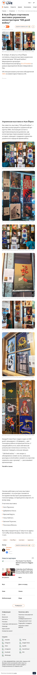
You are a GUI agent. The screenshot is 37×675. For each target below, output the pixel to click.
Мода (20, 598)
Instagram (8, 649)
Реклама (4, 621)
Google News (26, 643)
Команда (4, 626)
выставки (21, 540)
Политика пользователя (25, 614)
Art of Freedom (26, 64)
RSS (23, 652)
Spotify (24, 646)
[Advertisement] (18, 98)
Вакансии (5, 617)
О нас (3, 614)
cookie (15, 673)
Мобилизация (6, 598)
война (5, 540)
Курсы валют (6, 628)
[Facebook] (7, 552)
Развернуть (18, 605)
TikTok (24, 639)
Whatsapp (8, 655)
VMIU (4, 74)
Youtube (7, 639)
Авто (20, 577)
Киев (3, 591)
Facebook (7, 652)
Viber (6, 646)
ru (29, 3)
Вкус (3, 584)
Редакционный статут (25, 621)
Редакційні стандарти (25, 623)
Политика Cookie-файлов (23, 626)
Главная (4, 11)
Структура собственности (9, 624)
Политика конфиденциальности (24, 617)
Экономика (27, 7)
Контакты (5, 619)
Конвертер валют (7, 631)
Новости (13, 7)
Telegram (7, 643)
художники (30, 540)
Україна (6, 7)
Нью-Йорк (12, 540)
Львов (20, 591)
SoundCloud (25, 649)
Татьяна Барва (8, 548)
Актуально (12, 11)
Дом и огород (22, 584)
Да (34, 673)
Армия (20, 7)
